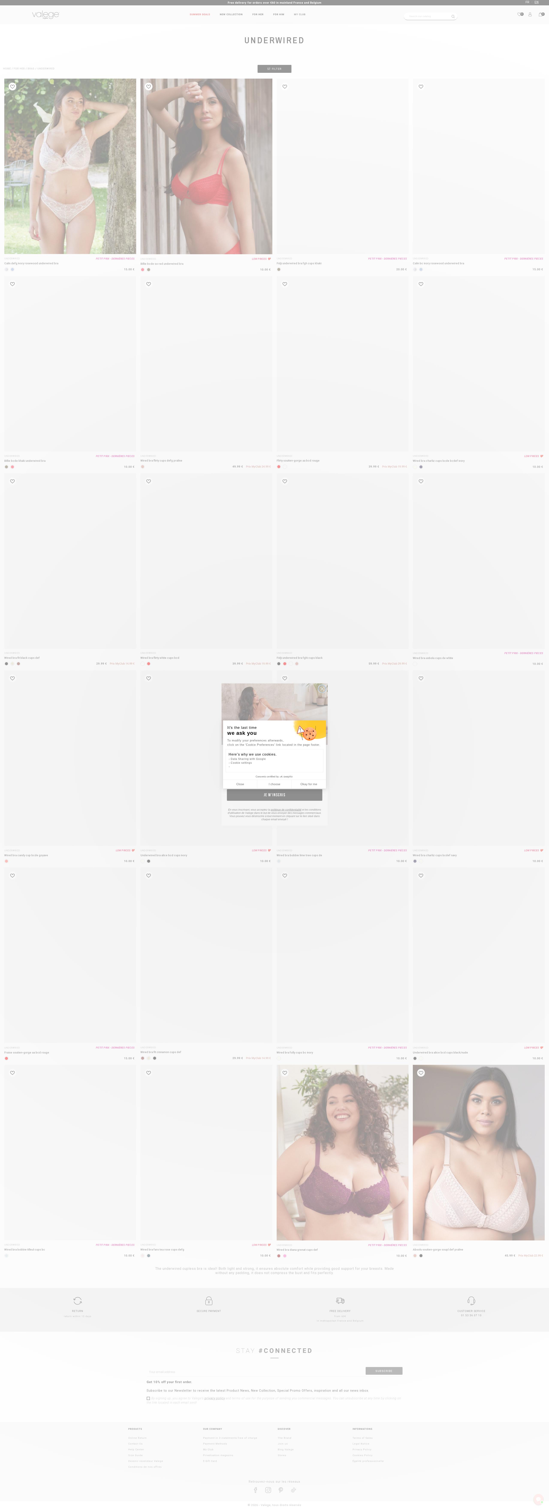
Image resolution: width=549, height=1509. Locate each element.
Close (240, 784)
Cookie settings (241, 762)
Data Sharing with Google (248, 758)
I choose (274, 784)
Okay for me (308, 784)
